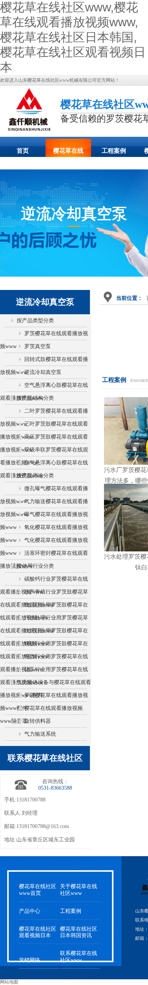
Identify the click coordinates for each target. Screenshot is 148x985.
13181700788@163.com (42, 826)
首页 (23, 150)
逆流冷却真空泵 (42, 372)
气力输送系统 (40, 734)
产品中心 (29, 911)
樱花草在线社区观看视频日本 (37, 932)
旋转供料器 (37, 721)
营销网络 (29, 960)
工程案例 (114, 150)
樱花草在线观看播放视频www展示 (68, 153)
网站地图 (9, 982)
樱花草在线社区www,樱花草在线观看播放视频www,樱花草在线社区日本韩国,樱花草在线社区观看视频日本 (73, 37)
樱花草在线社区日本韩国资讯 (78, 932)
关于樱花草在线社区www (78, 890)
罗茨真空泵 (37, 346)
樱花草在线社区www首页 (37, 890)
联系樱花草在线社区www (78, 956)
